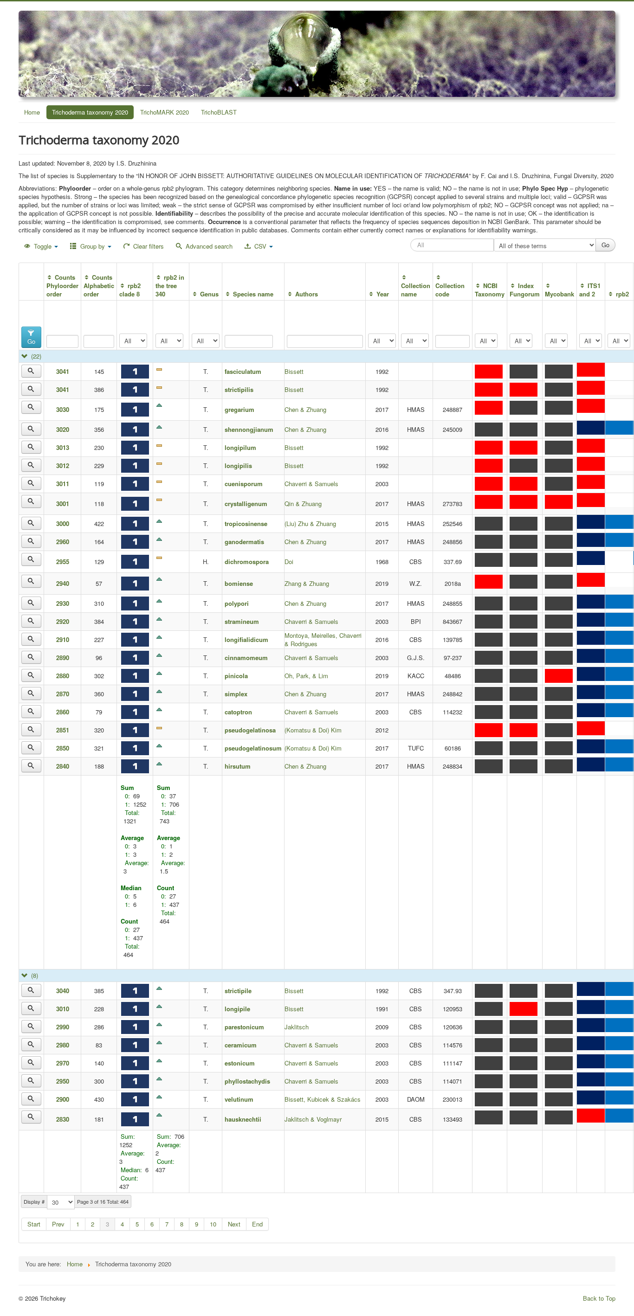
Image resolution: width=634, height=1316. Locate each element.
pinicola (236, 675)
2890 (62, 657)
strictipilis (239, 389)
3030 (62, 409)
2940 (62, 583)
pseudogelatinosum (253, 748)
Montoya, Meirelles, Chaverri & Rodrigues (323, 639)
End (257, 1224)
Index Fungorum (525, 289)
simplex (236, 693)
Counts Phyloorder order (62, 285)
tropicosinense (246, 523)
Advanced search (208, 246)
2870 (62, 693)
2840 (62, 766)
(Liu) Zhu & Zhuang (310, 523)
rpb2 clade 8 (129, 289)
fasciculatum (243, 371)
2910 (62, 639)
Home (32, 112)
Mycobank (559, 293)
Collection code (450, 289)
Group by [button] (92, 246)
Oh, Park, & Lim (306, 675)
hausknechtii (243, 1119)
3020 (62, 429)
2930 (62, 603)
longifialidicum (246, 639)
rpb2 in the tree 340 (169, 285)
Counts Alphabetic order (99, 285)
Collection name (415, 289)
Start (33, 1224)
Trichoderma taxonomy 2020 (90, 112)
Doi (289, 561)
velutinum (239, 1099)
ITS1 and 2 (589, 289)
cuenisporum (244, 483)
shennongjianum (249, 429)
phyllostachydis (247, 1081)
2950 (62, 1081)
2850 (62, 748)
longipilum (240, 447)
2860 (62, 711)
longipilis (238, 465)
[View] (31, 371)
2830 (62, 1119)
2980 (62, 1044)
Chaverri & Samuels (311, 483)
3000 (62, 523)
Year (382, 293)
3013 (62, 447)
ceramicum (241, 1044)
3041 (62, 371)
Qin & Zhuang (303, 503)
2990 (62, 1026)
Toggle (42, 246)
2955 (62, 561)
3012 (62, 465)
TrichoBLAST (219, 112)
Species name (253, 293)
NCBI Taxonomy (490, 289)
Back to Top (599, 1298)
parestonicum (244, 1026)
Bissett (294, 371)
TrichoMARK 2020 (164, 112)
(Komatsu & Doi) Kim (313, 729)
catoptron (238, 711)
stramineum (242, 621)
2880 (62, 675)
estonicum (240, 1063)
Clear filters (147, 246)
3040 (62, 990)
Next (234, 1224)
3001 (62, 503)
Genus (209, 293)
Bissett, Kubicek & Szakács (323, 1099)
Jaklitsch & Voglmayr (313, 1119)
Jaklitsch (297, 1026)
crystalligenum (246, 503)
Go (31, 341)
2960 (62, 541)
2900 (62, 1099)
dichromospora (249, 561)
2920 (62, 621)
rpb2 (622, 293)
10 (213, 1224)
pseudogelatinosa (250, 729)
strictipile (238, 990)
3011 (62, 483)
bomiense (239, 583)
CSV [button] (260, 246)
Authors (306, 293)
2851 (62, 729)
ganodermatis (244, 541)
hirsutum (238, 766)
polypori (237, 603)
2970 (62, 1063)
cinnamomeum (246, 657)
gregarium (239, 409)
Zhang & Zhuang (307, 583)
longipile (237, 1008)
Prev (58, 1224)
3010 (62, 1008)
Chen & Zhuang (305, 409)
